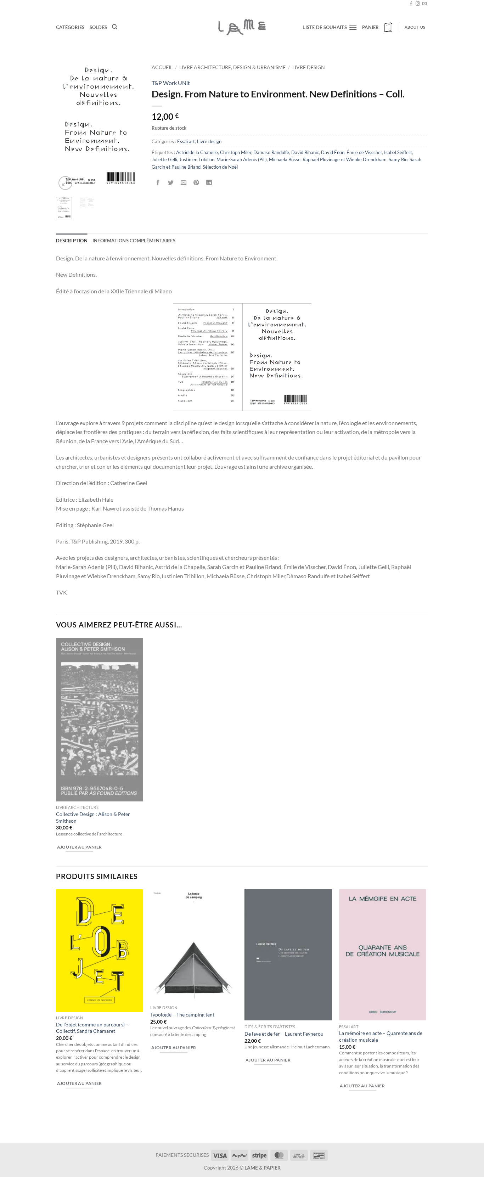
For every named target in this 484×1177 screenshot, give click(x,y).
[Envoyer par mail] (184, 182)
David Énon (332, 152)
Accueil (162, 67)
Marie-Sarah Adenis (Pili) (241, 159)
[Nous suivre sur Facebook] (411, 3)
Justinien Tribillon (196, 159)
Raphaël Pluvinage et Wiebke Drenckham (345, 159)
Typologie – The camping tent (182, 1015)
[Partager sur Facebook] (158, 182)
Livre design (308, 67)
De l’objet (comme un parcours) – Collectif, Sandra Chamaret (92, 1027)
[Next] (130, 126)
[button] (378, 27)
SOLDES (98, 27)
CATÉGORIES (70, 27)
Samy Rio (398, 159)
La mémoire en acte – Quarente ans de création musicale (380, 1036)
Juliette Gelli (164, 159)
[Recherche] (114, 27)
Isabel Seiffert (398, 152)
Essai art (186, 141)
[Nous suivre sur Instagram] (418, 3)
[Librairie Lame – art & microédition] (242, 27)
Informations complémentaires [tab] (133, 240)
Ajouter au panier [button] (79, 847)
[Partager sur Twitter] (171, 182)
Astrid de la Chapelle (197, 152)
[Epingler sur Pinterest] (196, 182)
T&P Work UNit (171, 82)
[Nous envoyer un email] (424, 3)
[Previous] (66, 126)
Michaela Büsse (284, 159)
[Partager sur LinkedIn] (209, 182)
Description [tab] (72, 240)
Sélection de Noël (220, 167)
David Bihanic (305, 152)
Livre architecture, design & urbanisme (232, 67)
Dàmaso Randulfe (271, 152)
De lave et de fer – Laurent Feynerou (283, 1034)
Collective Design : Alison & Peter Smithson (93, 817)
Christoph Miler (235, 152)
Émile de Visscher (364, 152)
